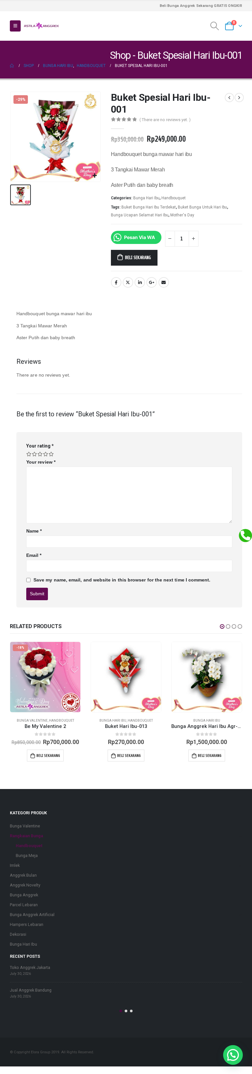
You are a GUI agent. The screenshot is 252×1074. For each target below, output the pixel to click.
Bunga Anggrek (24, 894)
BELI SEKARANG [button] (48, 755)
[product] (126, 677)
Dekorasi (18, 934)
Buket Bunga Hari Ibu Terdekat (148, 207)
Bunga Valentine (32, 720)
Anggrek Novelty (25, 885)
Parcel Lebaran (24, 904)
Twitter (128, 282)
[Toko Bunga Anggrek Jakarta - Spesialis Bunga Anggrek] (41, 26)
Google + (151, 282)
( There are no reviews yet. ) (165, 119)
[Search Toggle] (215, 26)
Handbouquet (173, 198)
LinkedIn (140, 282)
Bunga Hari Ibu (146, 198)
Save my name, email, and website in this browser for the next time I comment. (121, 579)
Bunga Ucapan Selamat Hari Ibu (139, 215)
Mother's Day (182, 215)
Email (163, 282)
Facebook (116, 282)
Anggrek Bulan (23, 875)
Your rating (40, 446)
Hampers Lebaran (26, 924)
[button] (222, 626)
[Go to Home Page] (12, 66)
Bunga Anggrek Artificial (32, 914)
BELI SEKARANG (138, 257)
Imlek (15, 865)
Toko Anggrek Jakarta (30, 967)
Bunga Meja (27, 855)
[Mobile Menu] (15, 26)
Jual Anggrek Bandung (31, 990)
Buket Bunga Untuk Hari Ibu (202, 207)
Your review (40, 462)
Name (34, 531)
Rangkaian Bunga (26, 835)
